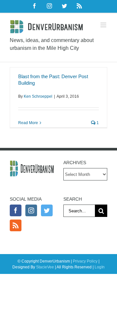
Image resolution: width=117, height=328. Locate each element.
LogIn (100, 267)
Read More (28, 123)
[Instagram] (31, 210)
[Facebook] (15, 210)
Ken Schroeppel (38, 96)
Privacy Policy (85, 261)
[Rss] (15, 225)
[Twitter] (47, 210)
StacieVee (45, 267)
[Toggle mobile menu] (103, 24)
